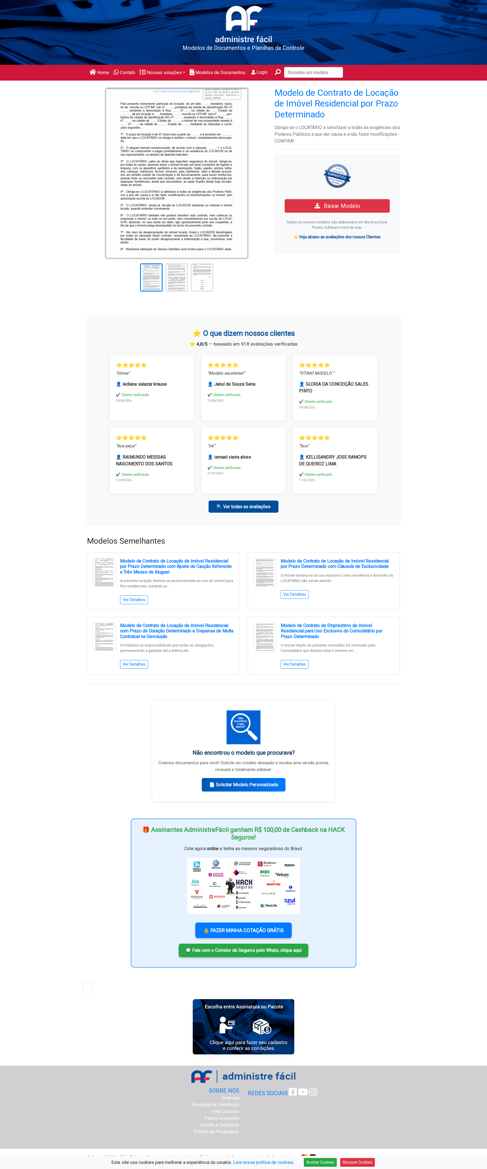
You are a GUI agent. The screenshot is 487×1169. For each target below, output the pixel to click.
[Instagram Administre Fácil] (313, 1093)
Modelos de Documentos (219, 72)
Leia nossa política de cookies (263, 1162)
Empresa (230, 1098)
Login (261, 72)
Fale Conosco (225, 1111)
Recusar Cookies (357, 1162)
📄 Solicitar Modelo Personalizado (243, 784)
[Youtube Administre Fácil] (303, 1093)
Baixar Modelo (341, 206)
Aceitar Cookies (320, 1162)
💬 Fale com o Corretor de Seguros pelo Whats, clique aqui (243, 950)
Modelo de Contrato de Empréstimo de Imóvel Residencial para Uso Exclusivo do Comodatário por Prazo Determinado (331, 631)
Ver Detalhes (134, 599)
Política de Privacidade (216, 1131)
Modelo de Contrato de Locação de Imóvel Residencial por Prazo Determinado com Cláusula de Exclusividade (335, 563)
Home (102, 72)
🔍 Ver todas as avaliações (243, 506)
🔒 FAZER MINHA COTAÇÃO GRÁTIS (243, 930)
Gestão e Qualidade (220, 1125)
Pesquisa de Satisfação (215, 1104)
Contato (127, 72)
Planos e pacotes (222, 1118)
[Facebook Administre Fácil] (293, 1093)
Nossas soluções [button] (164, 72)
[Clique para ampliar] (177, 172)
